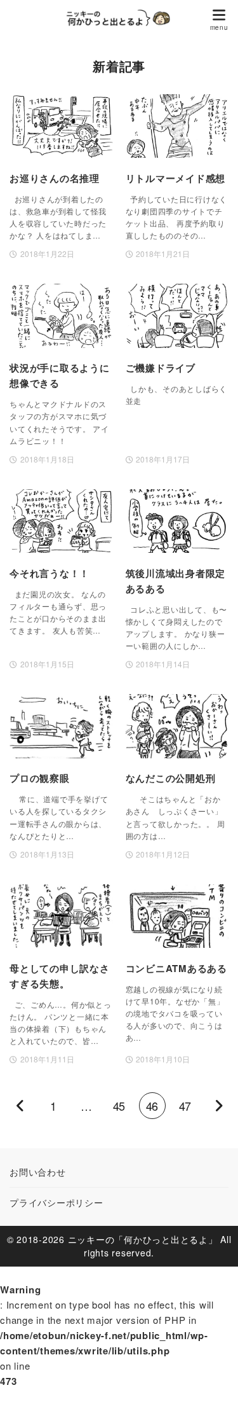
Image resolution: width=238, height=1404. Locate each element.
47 (184, 1105)
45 (118, 1105)
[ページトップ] (212, 1378)
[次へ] (218, 1105)
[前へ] (20, 1105)
